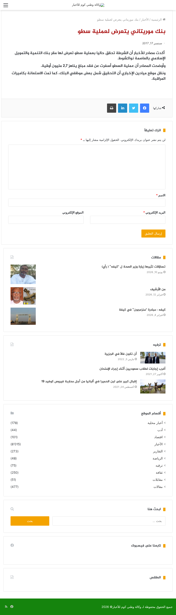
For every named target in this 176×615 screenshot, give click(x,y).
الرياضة (158, 458)
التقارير (158, 451)
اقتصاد (158, 437)
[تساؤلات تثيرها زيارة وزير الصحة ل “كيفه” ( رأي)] (23, 274)
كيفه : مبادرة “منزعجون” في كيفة (142, 309)
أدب (160, 430)
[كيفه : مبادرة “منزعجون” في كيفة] (23, 316)
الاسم (160, 195)
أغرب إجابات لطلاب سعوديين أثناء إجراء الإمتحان (132, 369)
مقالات (158, 487)
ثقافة (159, 472)
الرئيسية (157, 19)
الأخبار (145, 19)
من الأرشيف (157, 289)
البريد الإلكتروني (154, 212)
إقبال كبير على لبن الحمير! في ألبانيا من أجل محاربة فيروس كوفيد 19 (89, 381)
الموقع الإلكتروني (73, 212)
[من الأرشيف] (23, 295)
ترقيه (159, 465)
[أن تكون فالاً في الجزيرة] (152, 358)
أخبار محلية (155, 423)
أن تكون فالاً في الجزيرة (121, 354)
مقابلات (158, 479)
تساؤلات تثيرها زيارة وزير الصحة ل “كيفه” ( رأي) (133, 266)
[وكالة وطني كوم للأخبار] (88, 5)
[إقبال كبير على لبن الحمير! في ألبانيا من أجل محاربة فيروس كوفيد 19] (152, 386)
